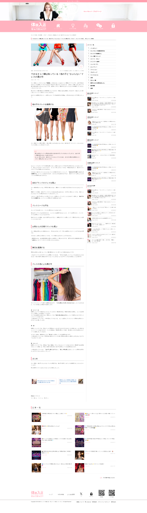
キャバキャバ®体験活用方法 (97, 51)
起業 (91, 88)
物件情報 (92, 85)
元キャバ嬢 (93, 80)
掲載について (80, 502)
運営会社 (113, 502)
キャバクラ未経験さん (96, 53)
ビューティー (93, 67)
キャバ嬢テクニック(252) (78, 70)
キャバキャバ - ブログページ (92, 11)
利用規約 (94, 502)
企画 (91, 77)
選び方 (46, 398)
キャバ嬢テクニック (95, 56)
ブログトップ (93, 72)
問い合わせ (88, 502)
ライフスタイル (94, 75)
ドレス (40, 398)
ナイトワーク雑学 (94, 61)
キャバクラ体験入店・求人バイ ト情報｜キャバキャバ (52, 501)
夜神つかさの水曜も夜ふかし (97, 83)
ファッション (93, 69)
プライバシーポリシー (104, 502)
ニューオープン (94, 64)
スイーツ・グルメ (94, 59)
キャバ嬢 (34, 398)
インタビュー (93, 48)
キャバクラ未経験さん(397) (66, 70)
